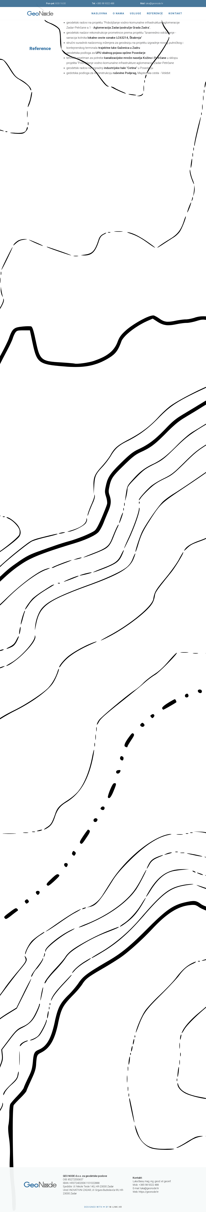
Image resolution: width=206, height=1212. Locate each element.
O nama (118, 13)
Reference (155, 13)
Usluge (135, 13)
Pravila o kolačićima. (73, 1205)
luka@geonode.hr (154, 3)
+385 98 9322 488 (105, 3)
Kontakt (175, 13)
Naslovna (99, 13)
